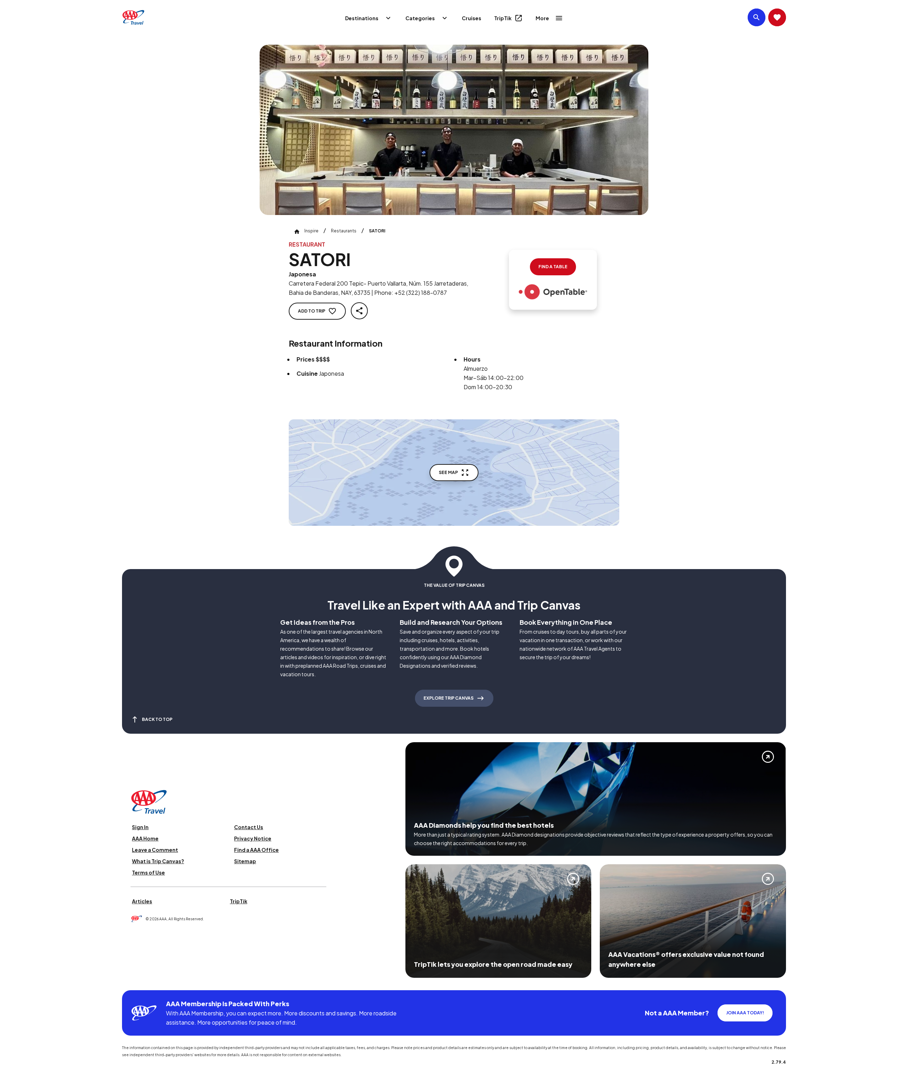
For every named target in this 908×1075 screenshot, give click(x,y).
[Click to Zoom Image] (454, 130)
